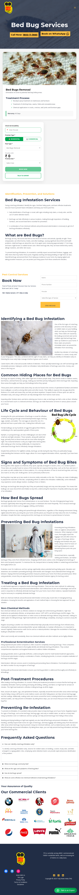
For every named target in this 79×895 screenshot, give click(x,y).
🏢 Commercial (32, 139)
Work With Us (20, 875)
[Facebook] (6, 871)
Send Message (50, 306)
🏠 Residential (14, 139)
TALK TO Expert (23, 176)
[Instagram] (18, 871)
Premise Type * (10, 135)
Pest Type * (9, 144)
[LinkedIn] (12, 871)
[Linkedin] (63, 875)
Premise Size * (10, 159)
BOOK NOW (23, 169)
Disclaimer (20, 884)
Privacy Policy (20, 880)
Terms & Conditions (20, 882)
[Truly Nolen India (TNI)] (8, 7)
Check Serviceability (12, 126)
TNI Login (20, 877)
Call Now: (24, 34)
